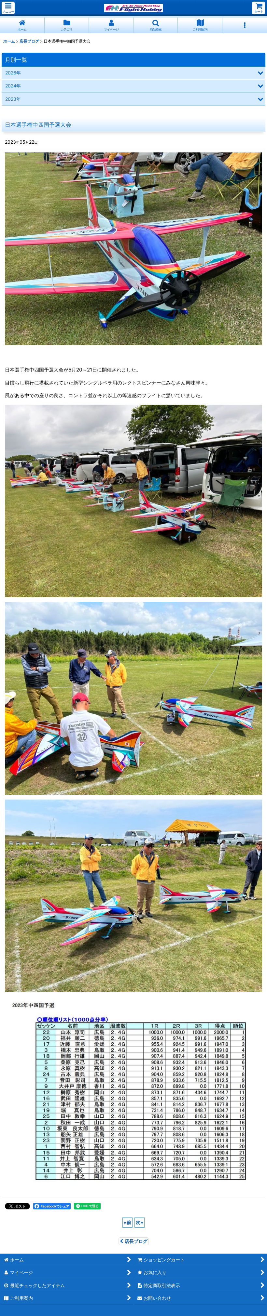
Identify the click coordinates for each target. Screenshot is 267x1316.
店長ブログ (136, 1241)
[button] (8, 8)
